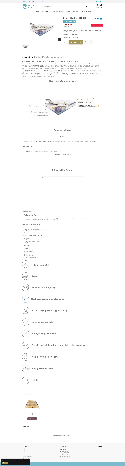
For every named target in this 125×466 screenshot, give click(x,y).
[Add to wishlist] (86, 42)
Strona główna (39, 1)
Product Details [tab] (41, 57)
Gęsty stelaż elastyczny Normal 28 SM (32, 413)
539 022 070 (65, 454)
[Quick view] (34, 411)
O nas (24, 449)
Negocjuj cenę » (97, 25)
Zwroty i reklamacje (27, 456)
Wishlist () (100, 1)
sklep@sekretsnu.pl (66, 456)
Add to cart (77, 42)
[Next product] (102, 14)
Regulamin (25, 451)
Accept (5, 462)
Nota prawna (31, 1)
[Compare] (32, 411)
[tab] (57, 57)
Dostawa (24, 1)
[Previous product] (101, 14)
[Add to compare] (91, 42)
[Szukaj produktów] (86, 6)
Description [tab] (27, 57)
